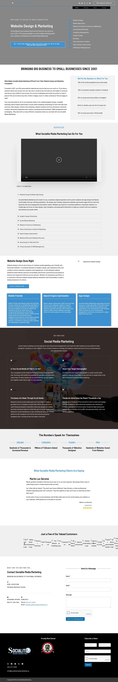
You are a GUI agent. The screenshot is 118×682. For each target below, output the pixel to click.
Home (76, 7)
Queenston (88, 505)
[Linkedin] (79, 3)
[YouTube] (89, 3)
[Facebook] (82, 3)
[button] (104, 3)
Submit (88, 665)
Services (86, 7)
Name (68, 576)
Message (69, 595)
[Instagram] (84, 3)
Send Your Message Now (75, 619)
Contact (104, 7)
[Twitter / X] (87, 3)
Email (68, 585)
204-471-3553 (31, 602)
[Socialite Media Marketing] (23, 3)
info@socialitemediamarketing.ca (36, 605)
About (95, 7)
